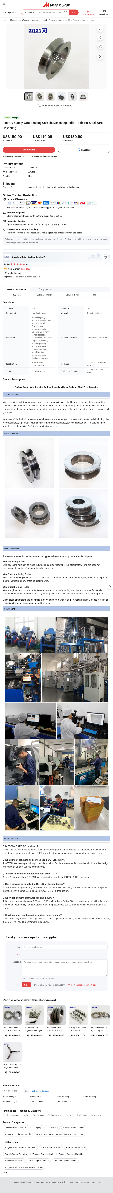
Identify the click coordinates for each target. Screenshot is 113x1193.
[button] (101, 294)
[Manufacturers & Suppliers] (56, 4)
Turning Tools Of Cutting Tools (18, 1134)
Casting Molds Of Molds (73, 1127)
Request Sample (50, 156)
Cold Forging (52, 1127)
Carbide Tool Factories (50, 1147)
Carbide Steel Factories (76, 1147)
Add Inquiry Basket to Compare (57, 105)
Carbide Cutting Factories (16, 1154)
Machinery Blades (37, 1101)
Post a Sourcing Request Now (82, 985)
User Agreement (72, 1182)
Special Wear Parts (64, 1101)
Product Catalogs (41, 1091)
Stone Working (89, 1096)
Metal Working (63, 1096)
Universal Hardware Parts (16, 1127)
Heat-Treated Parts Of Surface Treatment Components (59, 1134)
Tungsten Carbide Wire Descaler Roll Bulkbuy (24, 1167)
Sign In (7, 276)
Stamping (37, 1127)
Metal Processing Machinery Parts (81, 20)
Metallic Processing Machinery (54, 20)
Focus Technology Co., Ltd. (38, 1182)
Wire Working (8, 1096)
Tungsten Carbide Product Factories (20, 1147)
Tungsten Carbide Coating (65, 1160)
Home (5, 20)
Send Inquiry (29, 149)
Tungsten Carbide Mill (14, 1160)
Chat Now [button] (86, 150)
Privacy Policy (97, 1182)
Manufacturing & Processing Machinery (25, 20)
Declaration (85, 1182)
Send (26, 985)
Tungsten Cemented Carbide (71, 1154)
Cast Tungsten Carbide (39, 1160)
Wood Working (9, 1101)
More (5, 1172)
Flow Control (35, 1096)
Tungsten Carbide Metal (43, 1154)
